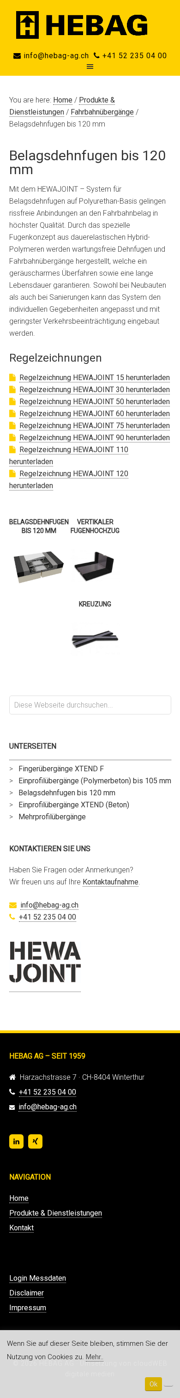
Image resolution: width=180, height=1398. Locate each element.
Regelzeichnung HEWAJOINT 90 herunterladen (94, 437)
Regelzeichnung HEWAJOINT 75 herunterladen (94, 425)
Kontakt (21, 1227)
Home (19, 1198)
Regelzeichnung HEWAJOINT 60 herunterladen (94, 413)
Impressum (27, 1307)
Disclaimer (26, 1293)
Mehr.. (94, 1357)
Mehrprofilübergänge (52, 816)
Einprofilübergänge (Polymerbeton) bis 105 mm (94, 780)
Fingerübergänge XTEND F (61, 768)
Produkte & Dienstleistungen (55, 1213)
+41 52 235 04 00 (133, 55)
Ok (153, 1384)
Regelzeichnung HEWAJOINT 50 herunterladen (94, 401)
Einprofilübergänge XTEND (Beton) (73, 804)
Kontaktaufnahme (110, 882)
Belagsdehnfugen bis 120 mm (66, 792)
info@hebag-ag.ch (55, 55)
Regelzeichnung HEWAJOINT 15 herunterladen (94, 377)
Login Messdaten (37, 1278)
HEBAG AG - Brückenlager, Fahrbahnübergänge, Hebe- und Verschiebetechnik (90, 25)
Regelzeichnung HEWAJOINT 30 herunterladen (94, 389)
